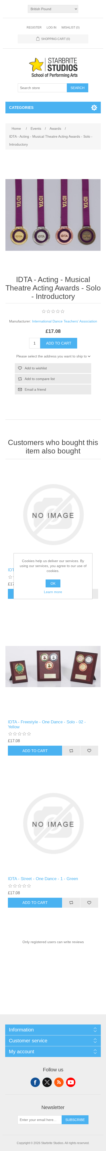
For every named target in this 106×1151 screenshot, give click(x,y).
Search (78, 88)
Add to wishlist (36, 368)
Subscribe (75, 1120)
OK (53, 583)
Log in (51, 27)
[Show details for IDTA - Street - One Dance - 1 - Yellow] (53, 515)
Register (34, 27)
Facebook (35, 1082)
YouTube (70, 1082)
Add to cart (58, 343)
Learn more (53, 592)
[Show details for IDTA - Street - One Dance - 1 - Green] (53, 823)
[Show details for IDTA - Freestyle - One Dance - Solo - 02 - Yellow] (53, 667)
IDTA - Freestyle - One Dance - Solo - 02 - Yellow (47, 724)
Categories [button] (21, 107)
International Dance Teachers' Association (64, 321)
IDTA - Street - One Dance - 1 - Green (43, 878)
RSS (59, 1082)
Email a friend (35, 389)
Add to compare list (40, 379)
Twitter (47, 1082)
